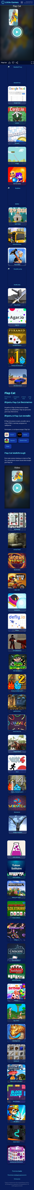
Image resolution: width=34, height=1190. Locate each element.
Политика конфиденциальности (17, 1175)
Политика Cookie (17, 1171)
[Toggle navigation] (21, 2)
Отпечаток (17, 1179)
